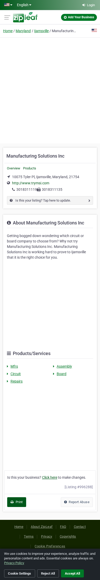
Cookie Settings (19, 573)
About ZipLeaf (42, 527)
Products (29, 168)
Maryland (23, 31)
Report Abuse (78, 502)
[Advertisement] (50, 90)
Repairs (17, 381)
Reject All (48, 573)
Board (61, 374)
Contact (80, 527)
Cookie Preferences (50, 546)
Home (8, 31)
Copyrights (68, 536)
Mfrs (14, 366)
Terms (29, 536)
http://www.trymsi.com (30, 183)
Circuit (16, 374)
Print (19, 502)
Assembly (64, 366)
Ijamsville (41, 31)
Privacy (46, 536)
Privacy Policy (14, 563)
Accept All (72, 573)
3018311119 (26, 189)
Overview (13, 168)
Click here (49, 477)
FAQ (63, 527)
